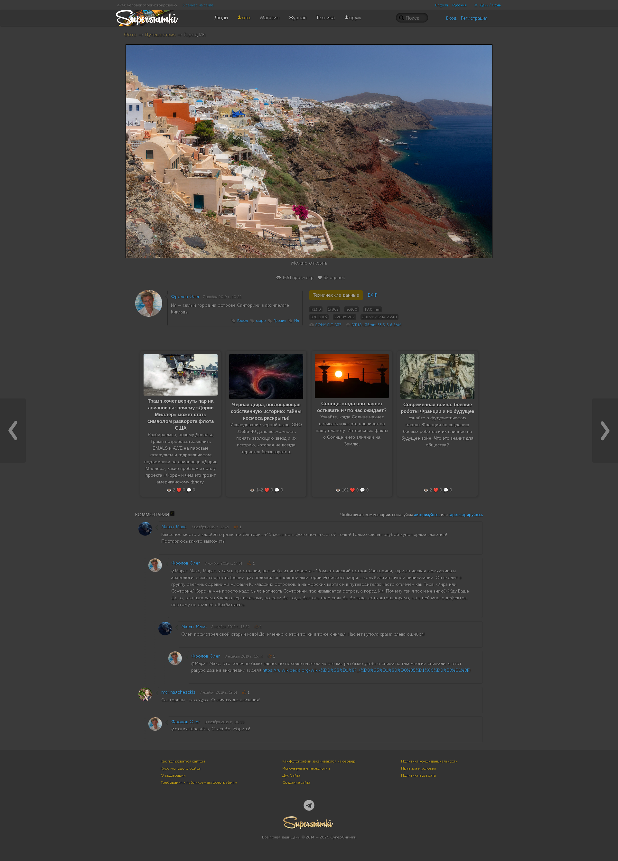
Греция (280, 320)
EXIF (372, 295)
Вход (451, 18)
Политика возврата (418, 775)
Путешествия (160, 35)
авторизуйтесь (427, 514)
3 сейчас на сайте (198, 5)
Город (242, 320)
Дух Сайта (291, 775)
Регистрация (474, 18)
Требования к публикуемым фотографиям (199, 782)
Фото (130, 35)
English (441, 5)
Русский (459, 5)
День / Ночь (490, 5)
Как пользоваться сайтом (183, 761)
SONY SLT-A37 (328, 325)
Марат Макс (174, 526)
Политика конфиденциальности (429, 761)
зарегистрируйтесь (466, 514)
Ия (296, 320)
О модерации (173, 775)
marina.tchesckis (178, 692)
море (261, 320)
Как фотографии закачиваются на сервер (319, 761)
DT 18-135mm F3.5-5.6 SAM (376, 325)
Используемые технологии (306, 768)
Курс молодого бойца (181, 768)
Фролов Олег (185, 296)
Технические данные (336, 295)
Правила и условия (418, 768)
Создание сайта (296, 782)
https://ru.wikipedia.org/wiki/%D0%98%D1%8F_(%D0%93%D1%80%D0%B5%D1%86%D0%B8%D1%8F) (366, 670)
